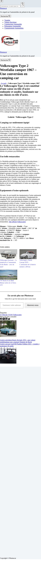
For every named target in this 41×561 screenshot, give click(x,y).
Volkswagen (17, 315)
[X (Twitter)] (4, 319)
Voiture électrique (10, 22)
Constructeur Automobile (13, 24)
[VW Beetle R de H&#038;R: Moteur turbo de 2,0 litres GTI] (8, 275)
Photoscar (3, 8)
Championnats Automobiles (14, 28)
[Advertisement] (20, 461)
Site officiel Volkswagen (17, 222)
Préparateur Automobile (12, 26)
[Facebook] (1, 319)
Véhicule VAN (6, 315)
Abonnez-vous (32, 305)
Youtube (7, 20)
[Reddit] (9, 319)
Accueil (3, 83)
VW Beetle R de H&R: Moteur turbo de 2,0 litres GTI (8, 283)
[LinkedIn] (6, 319)
